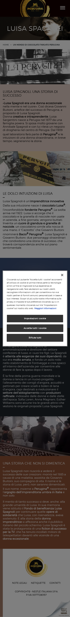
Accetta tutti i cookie (35, 328)
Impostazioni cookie (35, 318)
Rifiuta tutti (35, 337)
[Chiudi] (62, 275)
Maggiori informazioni (45, 308)
